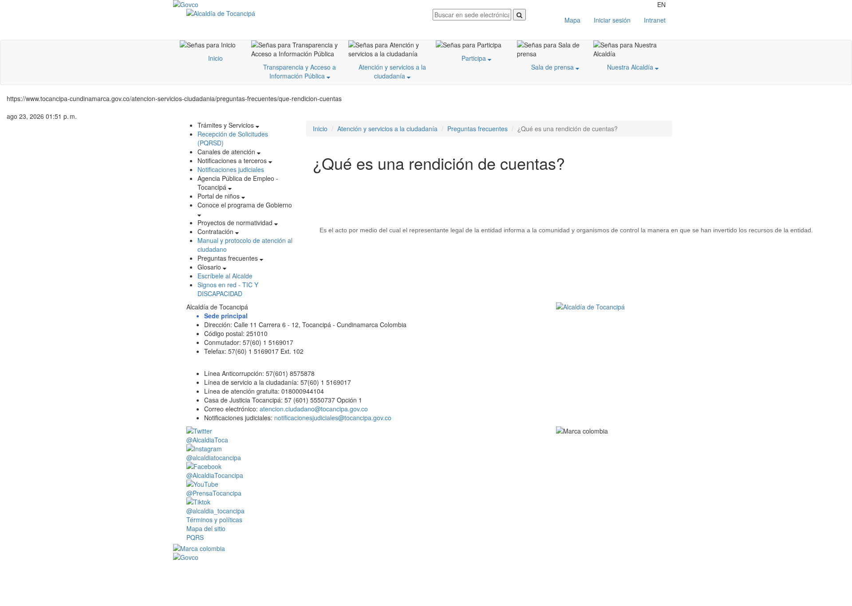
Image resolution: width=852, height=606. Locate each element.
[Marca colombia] (426, 548)
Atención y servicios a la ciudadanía (392, 71)
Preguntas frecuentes (477, 128)
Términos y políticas (214, 519)
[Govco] (215, 4)
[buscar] (519, 14)
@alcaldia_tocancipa (215, 510)
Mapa (572, 20)
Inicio (215, 58)
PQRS (195, 537)
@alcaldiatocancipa (213, 457)
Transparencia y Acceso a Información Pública (299, 71)
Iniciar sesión (612, 20)
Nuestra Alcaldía (631, 67)
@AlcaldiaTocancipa (214, 475)
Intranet (655, 20)
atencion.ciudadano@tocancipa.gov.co (314, 408)
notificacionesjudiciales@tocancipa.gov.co (332, 417)
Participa (475, 58)
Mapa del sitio (205, 528)
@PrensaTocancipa (213, 493)
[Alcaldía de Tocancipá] (302, 13)
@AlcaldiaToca (207, 439)
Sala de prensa (553, 67)
